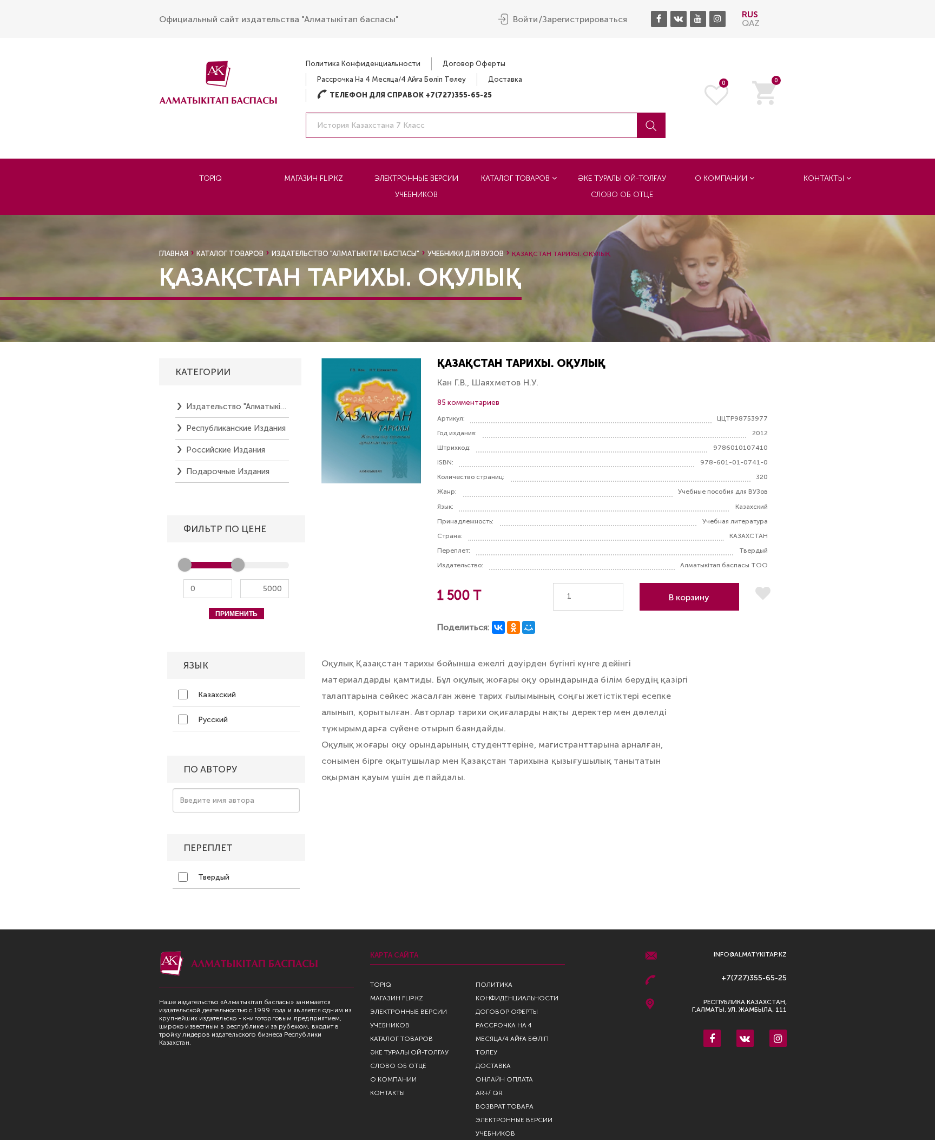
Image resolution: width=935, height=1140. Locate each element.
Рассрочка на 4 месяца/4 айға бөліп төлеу (391, 79)
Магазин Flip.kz (313, 178)
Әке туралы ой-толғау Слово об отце (622, 186)
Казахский (216, 694)
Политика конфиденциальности (363, 64)
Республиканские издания (236, 428)
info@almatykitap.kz (750, 954)
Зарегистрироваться (584, 19)
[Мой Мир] (528, 627)
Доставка (505, 79)
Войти (525, 19)
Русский (212, 719)
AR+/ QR (489, 1093)
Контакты (825, 178)
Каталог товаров (516, 178)
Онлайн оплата (504, 1079)
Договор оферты (474, 64)
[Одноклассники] (513, 627)
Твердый (212, 877)
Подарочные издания (227, 471)
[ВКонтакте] (498, 627)
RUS (750, 14)
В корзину (689, 597)
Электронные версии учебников (416, 186)
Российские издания (225, 450)
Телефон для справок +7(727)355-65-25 (404, 95)
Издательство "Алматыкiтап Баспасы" (345, 254)
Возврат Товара (505, 1106)
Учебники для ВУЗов (465, 254)
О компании (722, 178)
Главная (173, 254)
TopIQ (210, 178)
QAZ (751, 23)
